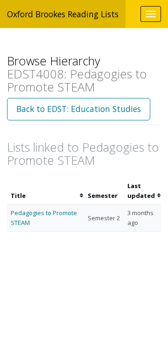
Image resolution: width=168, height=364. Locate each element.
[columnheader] (45, 190)
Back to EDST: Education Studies (78, 108)
